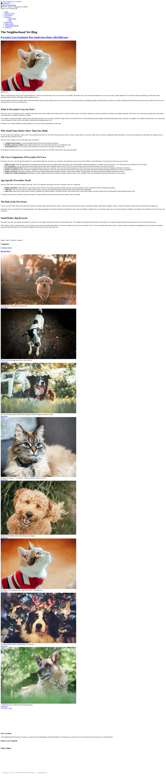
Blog (9, 20)
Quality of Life (9, 24)
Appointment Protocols (12, 25)
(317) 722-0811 (7, 1)
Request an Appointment (8, 5)
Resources (8, 17)
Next (10, 708)
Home (6, 12)
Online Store (8, 22)
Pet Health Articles (6, 248)
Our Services (8, 15)
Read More (4, 308)
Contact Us (6, 3)
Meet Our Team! (10, 13)
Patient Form (12, 19)
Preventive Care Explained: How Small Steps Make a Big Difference (34, 37)
